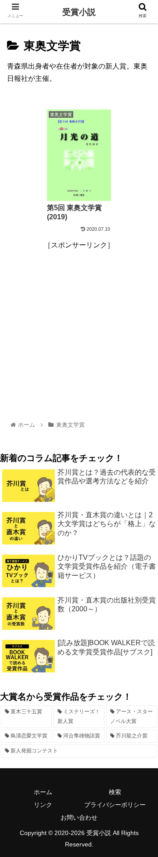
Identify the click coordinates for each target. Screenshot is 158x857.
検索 (115, 791)
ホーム (43, 791)
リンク (43, 804)
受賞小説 (79, 12)
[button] (141, 752)
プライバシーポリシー (115, 804)
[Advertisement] (79, 331)
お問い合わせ (79, 817)
